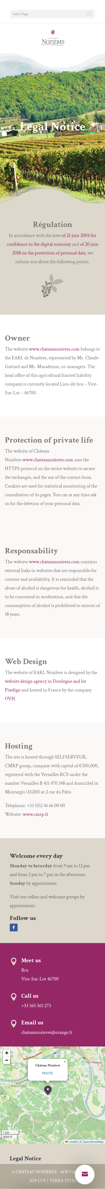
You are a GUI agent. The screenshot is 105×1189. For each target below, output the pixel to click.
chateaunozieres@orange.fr (47, 1032)
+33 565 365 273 (36, 1006)
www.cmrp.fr (35, 814)
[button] (48, 1091)
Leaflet (73, 1141)
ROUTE (47, 1073)
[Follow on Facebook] (14, 927)
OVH (10, 699)
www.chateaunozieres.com (54, 349)
